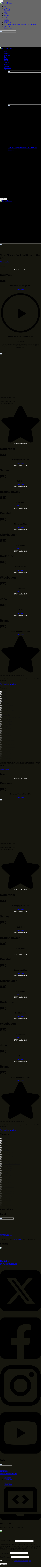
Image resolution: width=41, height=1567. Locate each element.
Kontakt (6, 66)
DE (5, 69)
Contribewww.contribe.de (8, 1262)
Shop (5, 57)
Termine (6, 60)
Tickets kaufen (20, 289)
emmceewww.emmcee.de (8, 1472)
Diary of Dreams (17, 1239)
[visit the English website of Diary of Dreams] (24, 144)
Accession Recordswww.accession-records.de (6, 1235)
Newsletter (7, 68)
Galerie (6, 62)
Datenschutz (8, 1479)
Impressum (7, 1478)
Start (5, 51)
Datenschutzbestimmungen (22, 1561)
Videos (6, 64)
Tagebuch (7, 55)
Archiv (6, 59)
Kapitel (6, 53)
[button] (20, 313)
